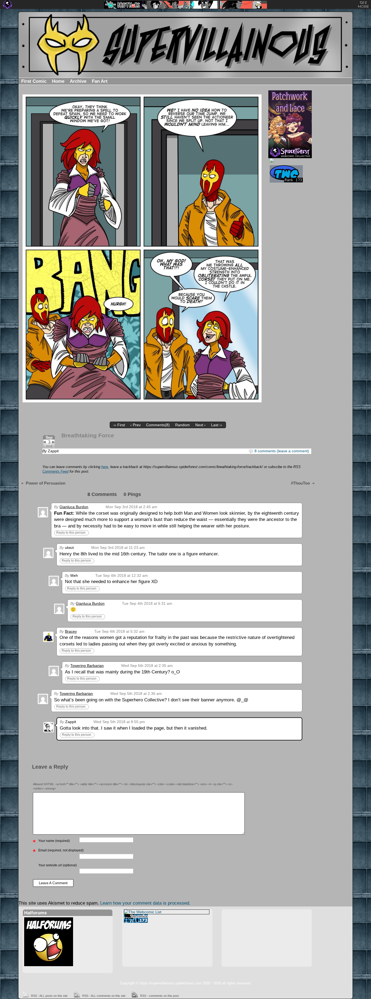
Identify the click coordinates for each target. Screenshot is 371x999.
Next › (200, 425)
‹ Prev (135, 425)
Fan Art (100, 81)
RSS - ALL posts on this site (49, 995)
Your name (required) (54, 841)
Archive (78, 81)
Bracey (71, 631)
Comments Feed (55, 471)
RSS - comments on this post (159, 995)
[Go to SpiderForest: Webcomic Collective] (290, 152)
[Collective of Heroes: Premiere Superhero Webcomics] (289, 160)
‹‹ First (119, 425)
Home (58, 81)
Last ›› (216, 425)
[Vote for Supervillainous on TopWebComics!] (289, 174)
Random (182, 425)
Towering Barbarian (87, 665)
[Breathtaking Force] (142, 248)
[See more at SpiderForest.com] (363, 5)
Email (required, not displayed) (61, 850)
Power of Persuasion (45, 483)
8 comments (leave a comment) (281, 451)
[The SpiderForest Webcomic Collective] (7, 5)
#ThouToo (300, 483)
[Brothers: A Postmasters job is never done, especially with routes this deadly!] (185, 5)
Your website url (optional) (57, 865)
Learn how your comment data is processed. (145, 903)
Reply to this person (71, 533)
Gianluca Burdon (73, 507)
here (104, 467)
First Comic (33, 81)
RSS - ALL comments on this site (103, 995)
